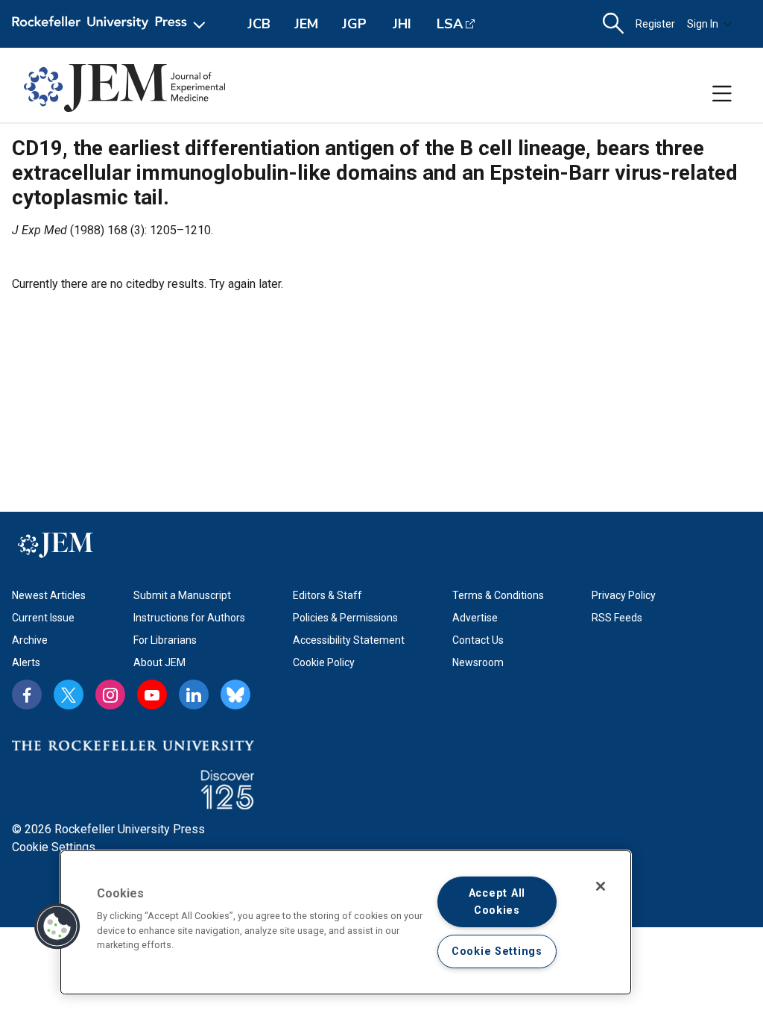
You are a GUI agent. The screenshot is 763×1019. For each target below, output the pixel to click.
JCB (258, 24)
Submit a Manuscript (182, 595)
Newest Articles (49, 595)
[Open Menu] (111, 24)
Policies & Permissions (345, 618)
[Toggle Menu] (722, 94)
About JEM (159, 662)
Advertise (475, 618)
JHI (402, 24)
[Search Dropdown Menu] (613, 24)
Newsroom (478, 662)
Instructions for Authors (189, 618)
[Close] (600, 886)
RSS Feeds (617, 618)
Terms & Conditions (498, 595)
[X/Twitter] (68, 694)
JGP (354, 24)
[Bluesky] (235, 694)
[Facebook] (27, 694)
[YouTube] (152, 694)
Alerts (26, 662)
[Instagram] (110, 694)
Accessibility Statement (349, 640)
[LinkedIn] (194, 694)
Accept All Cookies (497, 902)
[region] (346, 922)
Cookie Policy (324, 662)
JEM (306, 24)
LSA (450, 24)
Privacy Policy (624, 595)
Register (655, 24)
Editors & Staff (327, 595)
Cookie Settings (53, 847)
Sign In (702, 24)
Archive (30, 640)
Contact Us (478, 640)
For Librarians (165, 640)
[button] (57, 926)
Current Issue (43, 618)
